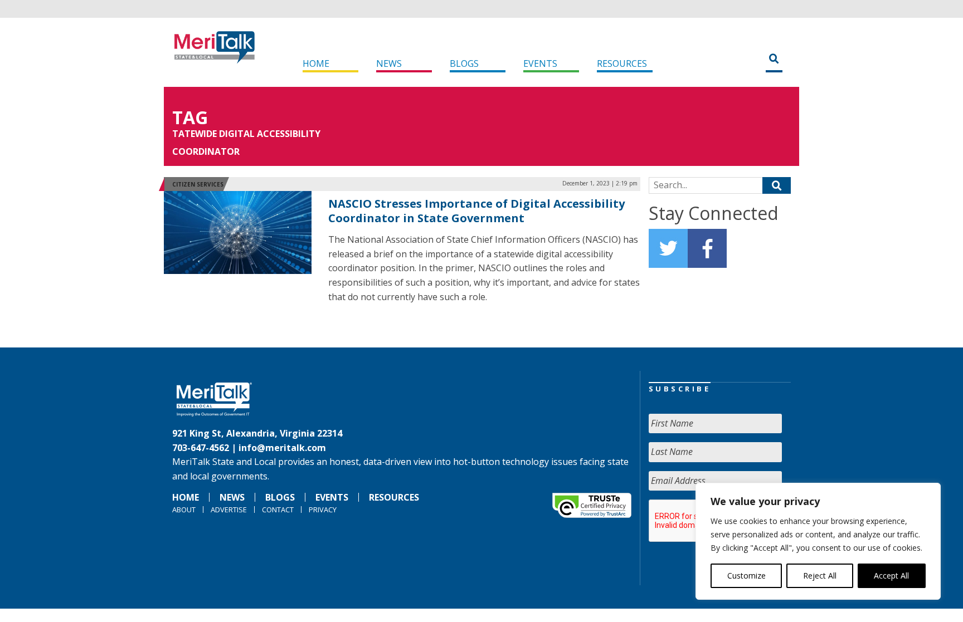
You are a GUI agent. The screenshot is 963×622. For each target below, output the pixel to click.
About (184, 510)
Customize (746, 575)
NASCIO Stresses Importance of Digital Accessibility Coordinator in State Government (476, 211)
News (389, 63)
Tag (190, 117)
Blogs (464, 63)
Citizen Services (197, 184)
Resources (622, 63)
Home (316, 63)
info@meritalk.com (282, 448)
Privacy (323, 510)
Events (540, 63)
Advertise (229, 510)
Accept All (891, 575)
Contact (278, 510)
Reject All (819, 575)
